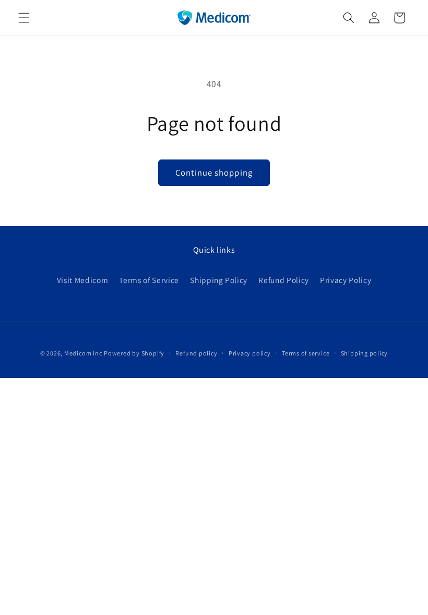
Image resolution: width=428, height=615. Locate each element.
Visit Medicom (83, 280)
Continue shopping (214, 172)
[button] (24, 17)
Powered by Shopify (134, 353)
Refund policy (196, 353)
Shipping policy (364, 353)
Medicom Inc (83, 353)
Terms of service (305, 353)
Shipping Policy (218, 280)
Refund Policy (283, 280)
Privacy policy (250, 353)
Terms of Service (149, 280)
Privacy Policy (345, 280)
